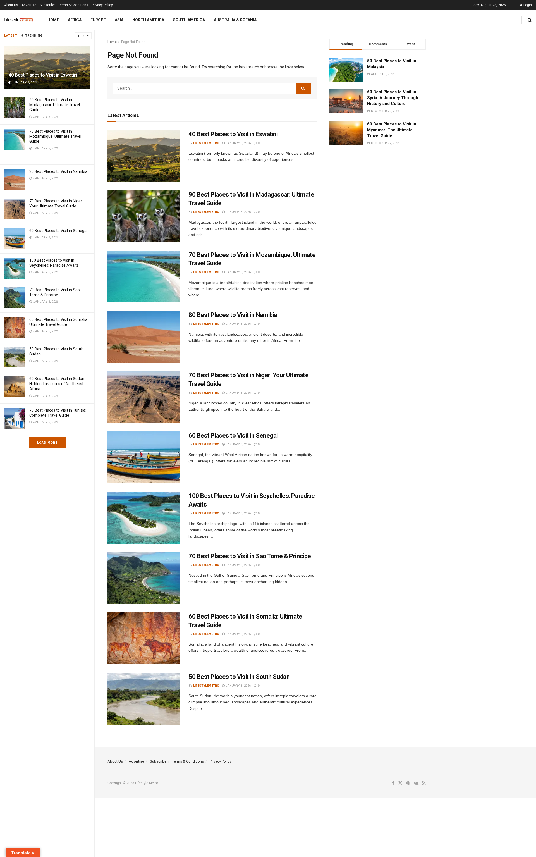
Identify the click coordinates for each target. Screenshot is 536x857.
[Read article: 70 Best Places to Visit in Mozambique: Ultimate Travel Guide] (143, 277)
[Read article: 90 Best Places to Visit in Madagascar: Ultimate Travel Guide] (143, 216)
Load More (47, 443)
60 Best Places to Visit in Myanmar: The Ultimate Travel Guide (391, 129)
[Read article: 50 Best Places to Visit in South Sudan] (143, 699)
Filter (81, 36)
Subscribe (47, 5)
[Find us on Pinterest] (408, 783)
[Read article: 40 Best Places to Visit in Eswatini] (143, 156)
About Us (11, 5)
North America (148, 20)
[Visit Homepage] (18, 20)
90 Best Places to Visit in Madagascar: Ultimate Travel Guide (54, 104)
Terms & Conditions (73, 5)
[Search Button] (530, 20)
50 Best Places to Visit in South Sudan (238, 676)
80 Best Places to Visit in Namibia (58, 171)
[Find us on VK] (416, 783)
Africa (75, 20)
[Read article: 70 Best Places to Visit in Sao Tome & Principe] (143, 578)
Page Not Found (133, 42)
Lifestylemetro (206, 143)
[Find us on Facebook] (393, 783)
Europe (98, 20)
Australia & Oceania (235, 20)
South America (189, 20)
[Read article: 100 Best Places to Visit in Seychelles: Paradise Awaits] (143, 518)
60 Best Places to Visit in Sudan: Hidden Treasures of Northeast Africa (57, 383)
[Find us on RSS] (424, 783)
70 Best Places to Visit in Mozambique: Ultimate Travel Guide (55, 136)
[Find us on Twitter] (400, 783)
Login (527, 5)
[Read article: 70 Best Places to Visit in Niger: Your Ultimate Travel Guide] (143, 397)
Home (53, 20)
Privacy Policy (102, 5)
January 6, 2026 (238, 143)
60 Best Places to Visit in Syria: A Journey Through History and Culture (392, 97)
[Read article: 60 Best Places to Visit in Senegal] (143, 457)
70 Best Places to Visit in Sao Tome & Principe (249, 556)
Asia (119, 20)
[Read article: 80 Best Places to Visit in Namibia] (143, 337)
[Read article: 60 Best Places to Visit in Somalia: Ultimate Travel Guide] (143, 638)
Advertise (28, 5)
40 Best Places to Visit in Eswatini (42, 75)
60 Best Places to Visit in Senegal (58, 230)
